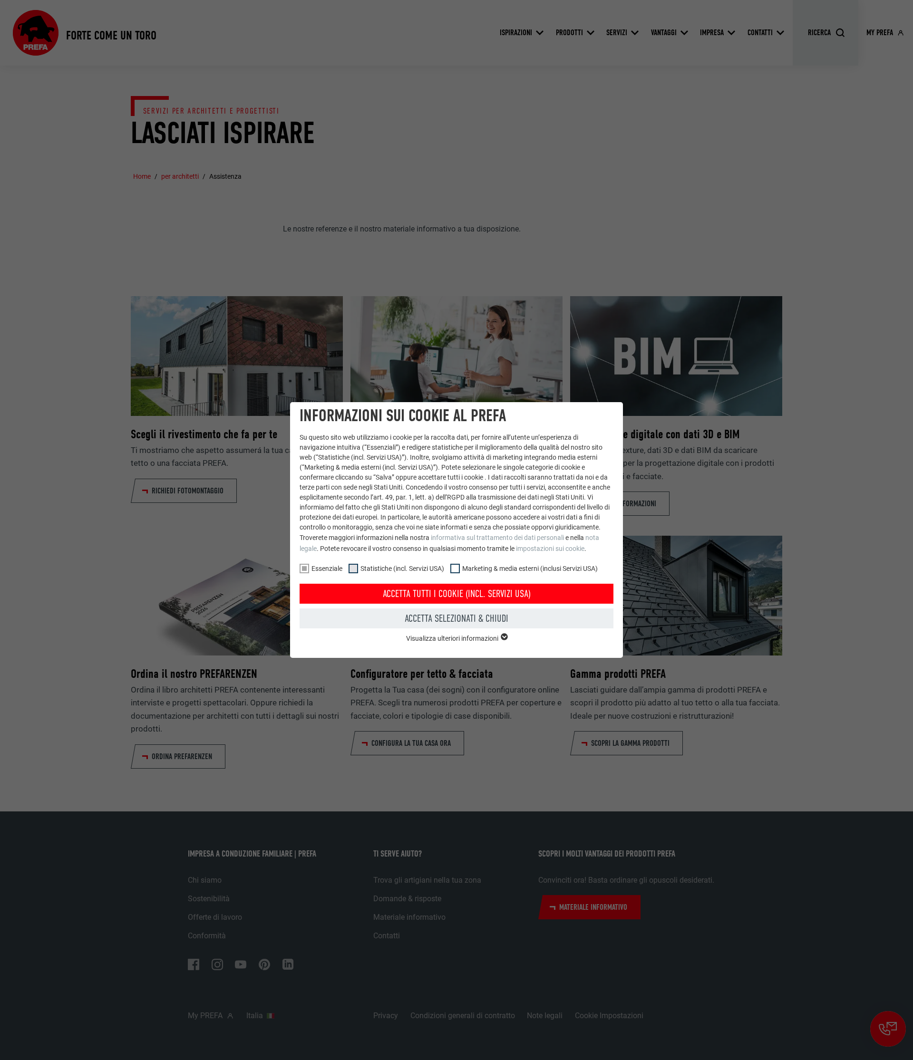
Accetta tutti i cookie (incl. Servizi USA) (457, 594)
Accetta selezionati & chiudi (456, 618)
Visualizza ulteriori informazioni (453, 638)
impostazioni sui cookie (550, 548)
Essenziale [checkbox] (326, 568)
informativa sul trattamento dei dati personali (497, 537)
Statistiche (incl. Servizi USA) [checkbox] (402, 568)
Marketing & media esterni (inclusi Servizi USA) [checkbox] (530, 568)
